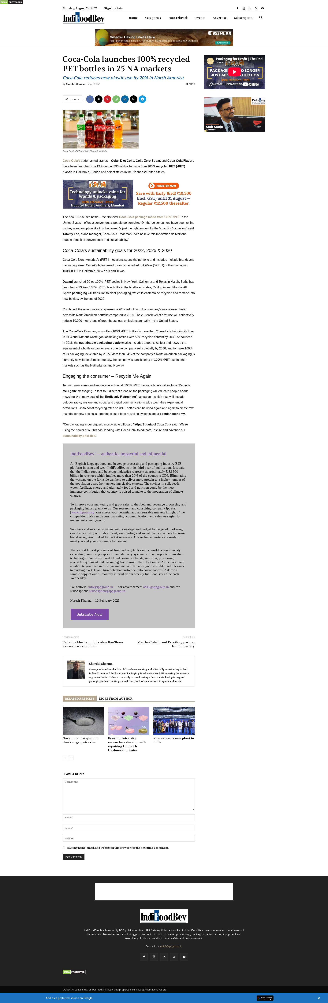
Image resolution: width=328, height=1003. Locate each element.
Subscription (243, 18)
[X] (256, 8)
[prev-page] (65, 758)
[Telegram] (142, 99)
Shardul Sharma (75, 83)
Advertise (220, 18)
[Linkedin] (250, 8)
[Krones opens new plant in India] (174, 721)
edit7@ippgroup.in (171, 946)
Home (133, 18)
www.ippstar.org (82, 512)
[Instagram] (244, 8)
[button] (260, 18)
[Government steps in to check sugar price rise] (83, 721)
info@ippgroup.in (100, 587)
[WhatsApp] (116, 99)
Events (200, 18)
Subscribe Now (89, 614)
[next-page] (71, 758)
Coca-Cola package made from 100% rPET (149, 217)
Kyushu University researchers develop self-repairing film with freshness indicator (127, 744)
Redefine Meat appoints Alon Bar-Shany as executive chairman (93, 644)
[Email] (133, 99)
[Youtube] (262, 8)
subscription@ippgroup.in (107, 591)
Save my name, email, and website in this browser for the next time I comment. (118, 847)
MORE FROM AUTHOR (115, 699)
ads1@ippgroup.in (156, 587)
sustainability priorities (79, 435)
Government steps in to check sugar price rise (81, 740)
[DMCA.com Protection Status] (11, 3)
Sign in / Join (113, 8)
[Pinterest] (107, 99)
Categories (153, 18)
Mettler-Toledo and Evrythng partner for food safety (166, 644)
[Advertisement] (164, 891)
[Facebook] (237, 8)
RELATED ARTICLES (79, 699)
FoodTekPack (178, 18)
